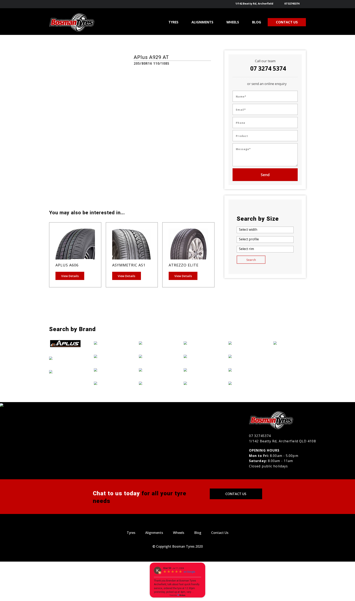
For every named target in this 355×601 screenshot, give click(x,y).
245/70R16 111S (105, 172)
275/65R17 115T (64, 184)
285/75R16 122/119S (67, 126)
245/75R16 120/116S (67, 143)
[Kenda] (155, 369)
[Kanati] (155, 356)
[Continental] (65, 371)
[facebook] (303, 4)
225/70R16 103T (106, 143)
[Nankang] (200, 369)
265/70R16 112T (64, 172)
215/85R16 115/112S (108, 138)
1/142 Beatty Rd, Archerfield (254, 3)
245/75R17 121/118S (67, 149)
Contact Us (235, 494)
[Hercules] (155, 343)
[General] (110, 369)
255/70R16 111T (64, 161)
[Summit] (244, 369)
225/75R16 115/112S (108, 149)
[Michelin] (200, 356)
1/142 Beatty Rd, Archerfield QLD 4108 (282, 441)
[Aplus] (65, 343)
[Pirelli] (244, 343)
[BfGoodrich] (65, 358)
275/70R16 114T (106, 126)
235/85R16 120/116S (108, 166)
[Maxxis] (200, 343)
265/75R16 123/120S (67, 178)
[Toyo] (244, 383)
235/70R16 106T (106, 155)
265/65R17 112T (64, 166)
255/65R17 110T (64, 155)
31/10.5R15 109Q (106, 178)
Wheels (178, 532)
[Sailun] (244, 356)
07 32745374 (291, 3)
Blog (197, 532)
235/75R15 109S (105, 161)
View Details (70, 276)
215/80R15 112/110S (67, 138)
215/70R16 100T (106, 132)
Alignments (154, 532)
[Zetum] (289, 343)
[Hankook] (110, 383)
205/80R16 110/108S (67, 132)
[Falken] (110, 343)
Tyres (131, 532)
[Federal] (110, 356)
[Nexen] (200, 383)
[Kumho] (155, 383)
